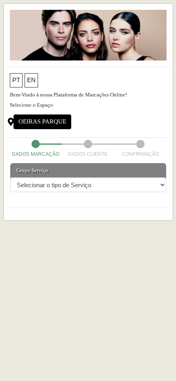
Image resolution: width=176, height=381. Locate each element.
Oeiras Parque (42, 121)
